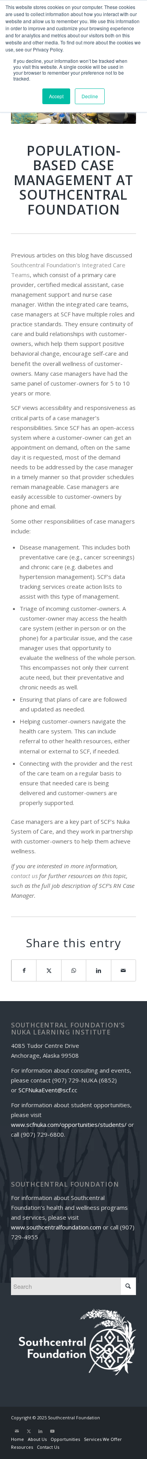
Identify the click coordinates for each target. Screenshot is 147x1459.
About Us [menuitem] (37, 1439)
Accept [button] (56, 96)
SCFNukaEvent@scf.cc (47, 1090)
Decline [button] (90, 96)
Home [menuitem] (17, 1439)
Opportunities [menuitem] (65, 1439)
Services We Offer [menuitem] (103, 1439)
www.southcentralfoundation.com (56, 1227)
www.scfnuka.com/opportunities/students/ (69, 1124)
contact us (24, 876)
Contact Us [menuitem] (48, 1447)
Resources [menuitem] (22, 1447)
